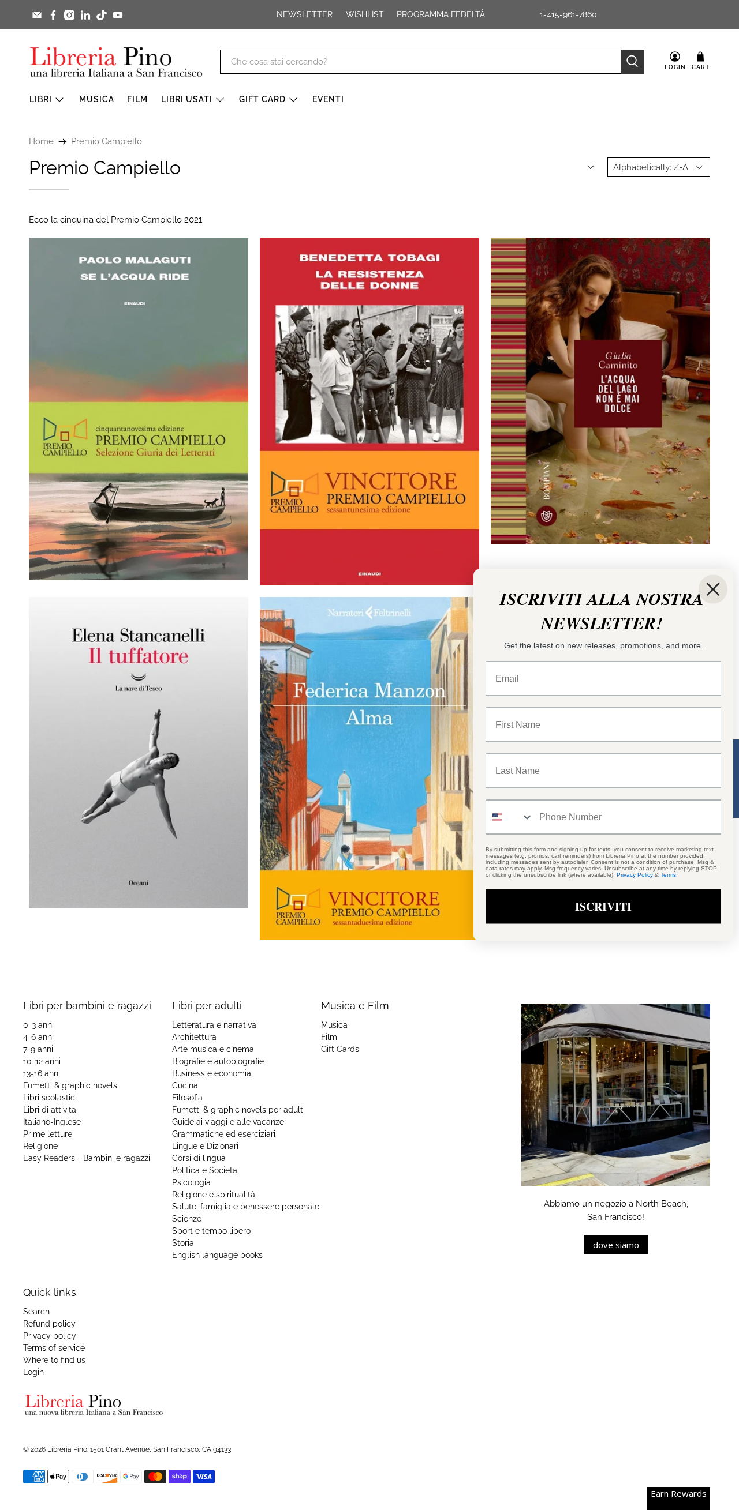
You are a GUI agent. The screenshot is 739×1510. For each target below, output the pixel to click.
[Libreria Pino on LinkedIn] (85, 15)
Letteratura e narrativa (214, 1025)
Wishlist (365, 14)
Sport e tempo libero (211, 1230)
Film (137, 99)
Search (36, 1311)
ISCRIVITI (603, 906)
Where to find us (54, 1360)
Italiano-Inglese (52, 1121)
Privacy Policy (635, 875)
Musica (96, 99)
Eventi (328, 99)
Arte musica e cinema (213, 1049)
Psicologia (191, 1182)
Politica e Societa (204, 1170)
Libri (40, 99)
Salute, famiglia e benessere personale (245, 1206)
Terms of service (54, 1348)
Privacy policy (49, 1335)
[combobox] (509, 817)
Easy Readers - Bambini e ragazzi (86, 1158)
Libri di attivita (49, 1109)
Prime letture (47, 1134)
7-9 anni (38, 1049)
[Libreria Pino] (116, 62)
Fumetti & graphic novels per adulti (238, 1109)
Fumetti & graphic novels (70, 1085)
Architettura (194, 1037)
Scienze (186, 1218)
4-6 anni (38, 1037)
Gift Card (262, 99)
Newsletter (305, 14)
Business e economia (211, 1073)
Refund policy (49, 1323)
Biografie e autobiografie (218, 1061)
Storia (183, 1243)
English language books (217, 1255)
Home (41, 141)
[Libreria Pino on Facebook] (53, 15)
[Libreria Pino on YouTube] (118, 15)
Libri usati (186, 99)
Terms (668, 875)
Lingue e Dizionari (205, 1146)
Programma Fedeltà (441, 14)
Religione (40, 1146)
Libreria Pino (67, 1449)
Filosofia (187, 1097)
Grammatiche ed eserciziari (223, 1134)
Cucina (185, 1085)
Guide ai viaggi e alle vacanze (228, 1121)
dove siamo (616, 1244)
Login (33, 1372)
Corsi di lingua (199, 1158)
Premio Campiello (106, 141)
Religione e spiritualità (213, 1194)
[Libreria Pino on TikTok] (101, 15)
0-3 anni (38, 1025)
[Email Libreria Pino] (37, 15)
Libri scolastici (50, 1097)
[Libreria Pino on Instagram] (69, 15)
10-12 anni (42, 1061)
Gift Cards (340, 1049)
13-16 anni (41, 1073)
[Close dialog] (713, 589)
